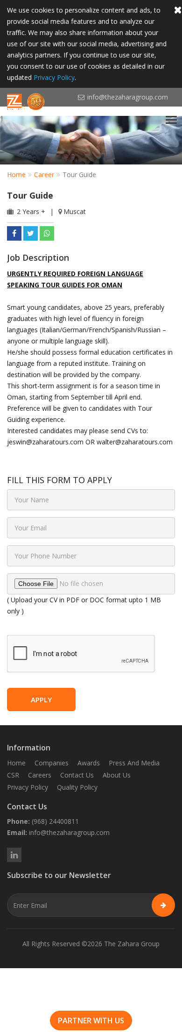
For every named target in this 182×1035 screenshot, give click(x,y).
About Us (117, 775)
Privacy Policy (54, 77)
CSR (13, 775)
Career (44, 174)
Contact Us (77, 775)
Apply (41, 699)
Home (16, 174)
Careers (39, 775)
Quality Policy (77, 787)
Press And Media (134, 762)
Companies (52, 762)
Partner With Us (91, 1020)
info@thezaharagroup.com (69, 832)
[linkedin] (14, 855)
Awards (88, 762)
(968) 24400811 (55, 821)
